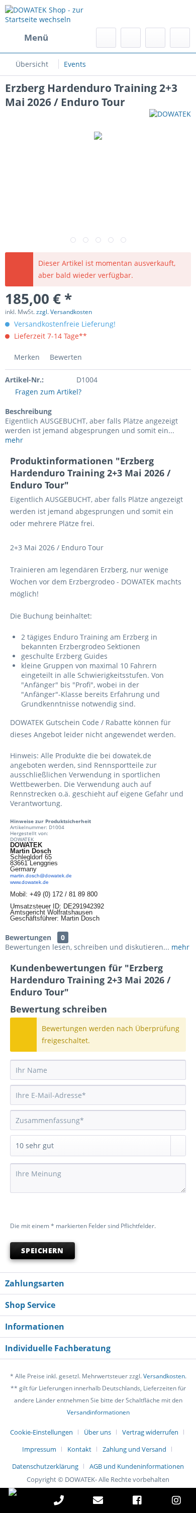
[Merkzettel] (131, 38)
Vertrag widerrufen (150, 1432)
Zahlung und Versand (134, 1449)
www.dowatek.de (29, 882)
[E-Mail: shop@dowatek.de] (98, 1501)
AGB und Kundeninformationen (136, 1466)
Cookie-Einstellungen (41, 1432)
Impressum (39, 1449)
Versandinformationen (98, 1412)
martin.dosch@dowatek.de (41, 875)
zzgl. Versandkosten (64, 312)
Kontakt (79, 1449)
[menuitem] (26, 38)
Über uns (97, 1432)
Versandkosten (164, 1376)
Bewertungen (28, 937)
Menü (36, 37)
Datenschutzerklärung (45, 1466)
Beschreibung (28, 411)
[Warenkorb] (180, 38)
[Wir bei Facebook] (137, 1501)
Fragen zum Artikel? (47, 391)
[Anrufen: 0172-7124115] (58, 1501)
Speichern (42, 1250)
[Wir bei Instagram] (176, 1501)
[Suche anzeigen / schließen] (106, 38)
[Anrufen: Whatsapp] (19, 1492)
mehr (14, 440)
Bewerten (65, 357)
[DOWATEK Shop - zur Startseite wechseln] (51, 14)
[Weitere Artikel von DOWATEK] (170, 118)
